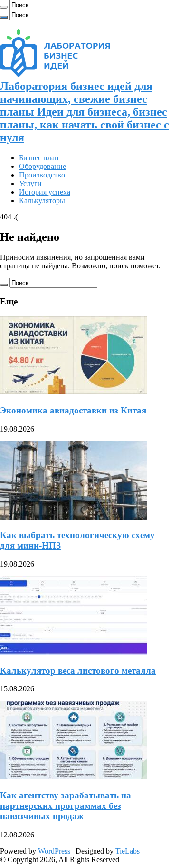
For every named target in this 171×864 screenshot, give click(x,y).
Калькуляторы (42, 200)
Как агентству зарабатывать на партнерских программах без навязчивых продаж (65, 805)
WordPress (54, 851)
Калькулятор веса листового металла (78, 671)
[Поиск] (4, 7)
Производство (42, 175)
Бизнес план (39, 158)
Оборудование (42, 166)
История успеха (44, 192)
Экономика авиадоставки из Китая (73, 410)
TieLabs (127, 851)
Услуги (30, 183)
